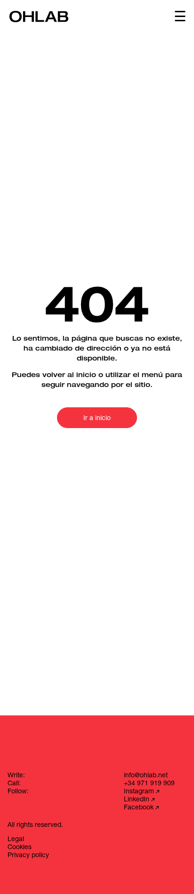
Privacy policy (28, 855)
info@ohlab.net (146, 776)
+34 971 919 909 (149, 784)
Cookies (20, 847)
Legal (16, 839)
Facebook (139, 808)
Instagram (140, 792)
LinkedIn (137, 800)
